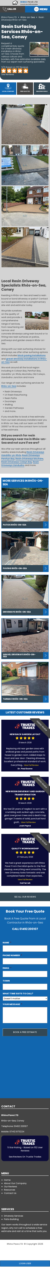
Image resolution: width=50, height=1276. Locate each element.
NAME (7, 942)
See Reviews (7, 74)
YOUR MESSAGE (12, 1004)
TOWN (6, 980)
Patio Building (11, 1219)
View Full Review (31, 765)
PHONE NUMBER (12, 955)
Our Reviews (10, 1186)
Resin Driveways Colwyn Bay (16, 461)
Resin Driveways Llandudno (20, 463)
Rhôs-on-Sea (28, 17)
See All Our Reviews (25, 896)
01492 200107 (28, 929)
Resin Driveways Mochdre (29, 458)
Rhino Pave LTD (9, 17)
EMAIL (7, 968)
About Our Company (15, 1183)
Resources (9, 1189)
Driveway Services (13, 1215)
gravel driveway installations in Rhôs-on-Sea (24, 360)
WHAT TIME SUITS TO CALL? (18, 993)
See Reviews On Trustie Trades (25, 1156)
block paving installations (32, 355)
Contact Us (10, 1193)
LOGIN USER (25, 1263)
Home (7, 1180)
